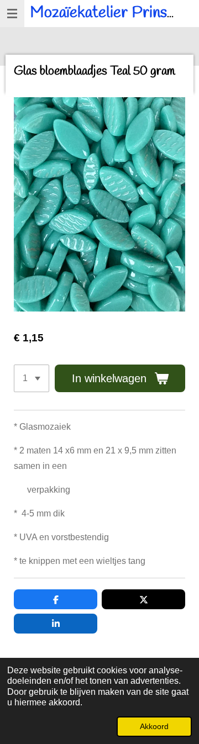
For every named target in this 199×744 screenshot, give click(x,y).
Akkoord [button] (154, 726)
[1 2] (31, 378)
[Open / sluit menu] (12, 13)
